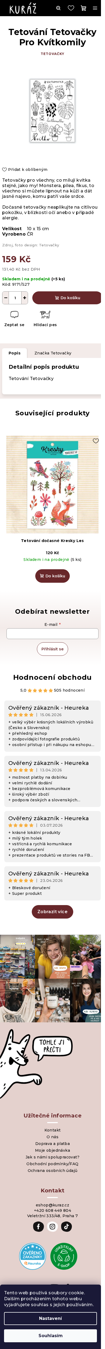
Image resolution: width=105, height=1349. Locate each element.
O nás (52, 1136)
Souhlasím (50, 1335)
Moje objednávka (52, 1150)
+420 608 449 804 (52, 1210)
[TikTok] (66, 1226)
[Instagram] (52, 1226)
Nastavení (50, 1318)
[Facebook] (38, 1226)
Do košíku (70, 297)
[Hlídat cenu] (45, 319)
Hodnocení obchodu (52, 677)
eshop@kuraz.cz (52, 1205)
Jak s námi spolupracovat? (52, 1157)
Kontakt (52, 1130)
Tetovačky (52, 54)
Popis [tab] (14, 353)
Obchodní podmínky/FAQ (52, 1163)
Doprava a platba (52, 1143)
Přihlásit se (52, 649)
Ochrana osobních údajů (53, 1170)
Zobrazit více (52, 911)
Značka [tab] (52, 353)
